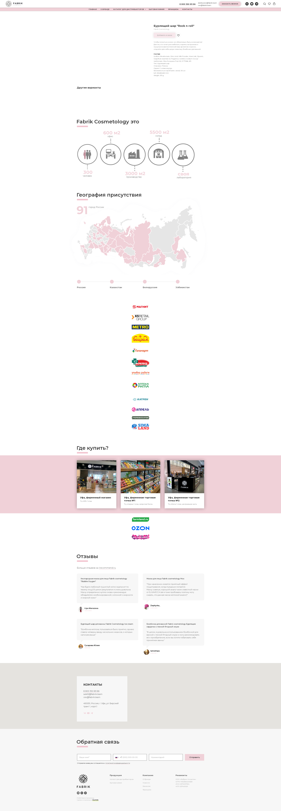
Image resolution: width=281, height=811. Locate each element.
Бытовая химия (156, 9)
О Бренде (105, 9)
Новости (146, 783)
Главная (93, 9)
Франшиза (173, 9)
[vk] (247, 5)
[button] (230, 4)
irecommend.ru (107, 568)
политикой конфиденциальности (118, 763)
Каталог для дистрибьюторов (129, 9)
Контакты (187, 9)
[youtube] (251, 5)
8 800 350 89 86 (91, 691)
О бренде (147, 779)
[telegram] (256, 5)
